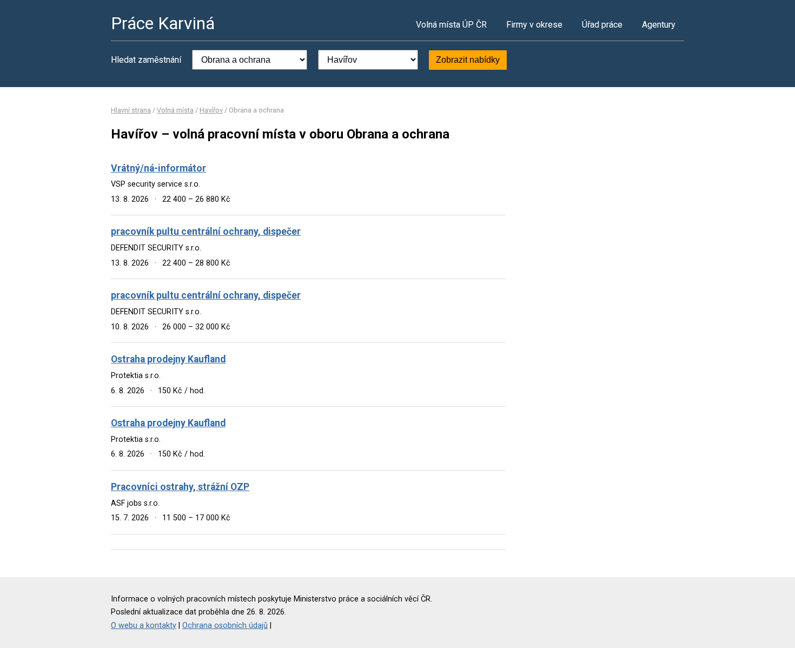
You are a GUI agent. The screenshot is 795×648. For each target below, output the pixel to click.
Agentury (658, 24)
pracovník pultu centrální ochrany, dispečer (206, 231)
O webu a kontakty (143, 625)
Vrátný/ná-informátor (158, 168)
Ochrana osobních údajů (225, 625)
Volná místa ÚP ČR (451, 24)
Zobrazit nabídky (468, 59)
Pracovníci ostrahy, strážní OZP (180, 486)
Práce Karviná (163, 23)
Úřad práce (602, 24)
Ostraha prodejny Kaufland (168, 359)
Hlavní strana (131, 110)
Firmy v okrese (534, 24)
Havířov (211, 110)
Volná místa (175, 110)
